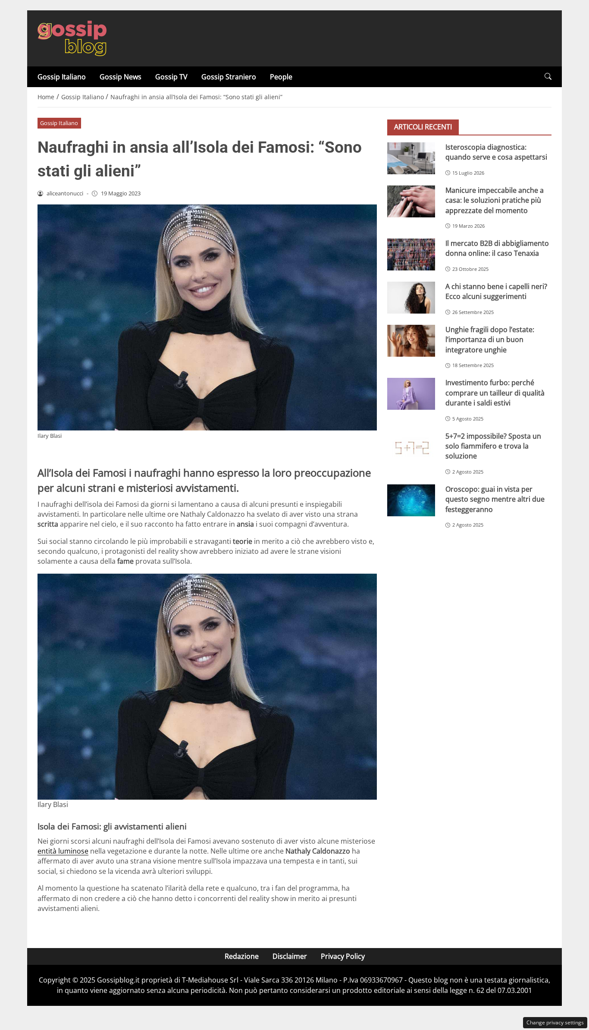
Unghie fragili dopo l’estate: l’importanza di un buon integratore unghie (489, 340)
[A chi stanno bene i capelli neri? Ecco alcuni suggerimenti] (411, 298)
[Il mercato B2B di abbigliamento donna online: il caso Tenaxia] (411, 254)
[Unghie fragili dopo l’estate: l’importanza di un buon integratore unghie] (411, 341)
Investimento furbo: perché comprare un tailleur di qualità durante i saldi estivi (495, 393)
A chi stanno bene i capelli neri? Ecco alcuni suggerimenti (496, 291)
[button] (548, 77)
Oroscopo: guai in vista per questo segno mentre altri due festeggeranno (495, 499)
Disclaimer (290, 956)
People (281, 77)
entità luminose (63, 851)
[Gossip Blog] (72, 37)
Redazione (242, 956)
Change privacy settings (555, 1022)
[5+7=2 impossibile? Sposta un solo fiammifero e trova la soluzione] (411, 447)
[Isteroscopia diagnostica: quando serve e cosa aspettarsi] (411, 158)
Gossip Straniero (228, 77)
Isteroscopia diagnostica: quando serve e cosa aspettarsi (496, 152)
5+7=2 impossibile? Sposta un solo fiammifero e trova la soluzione (493, 446)
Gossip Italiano (62, 77)
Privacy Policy (343, 956)
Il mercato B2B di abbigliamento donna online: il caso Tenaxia (497, 248)
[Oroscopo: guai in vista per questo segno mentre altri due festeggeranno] (411, 500)
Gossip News (120, 77)
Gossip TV (171, 77)
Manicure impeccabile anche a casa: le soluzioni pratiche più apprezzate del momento (494, 200)
